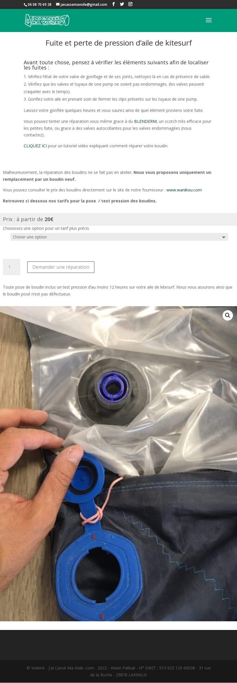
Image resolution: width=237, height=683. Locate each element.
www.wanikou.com (184, 190)
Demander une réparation (60, 267)
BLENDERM (145, 121)
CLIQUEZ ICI (35, 145)
